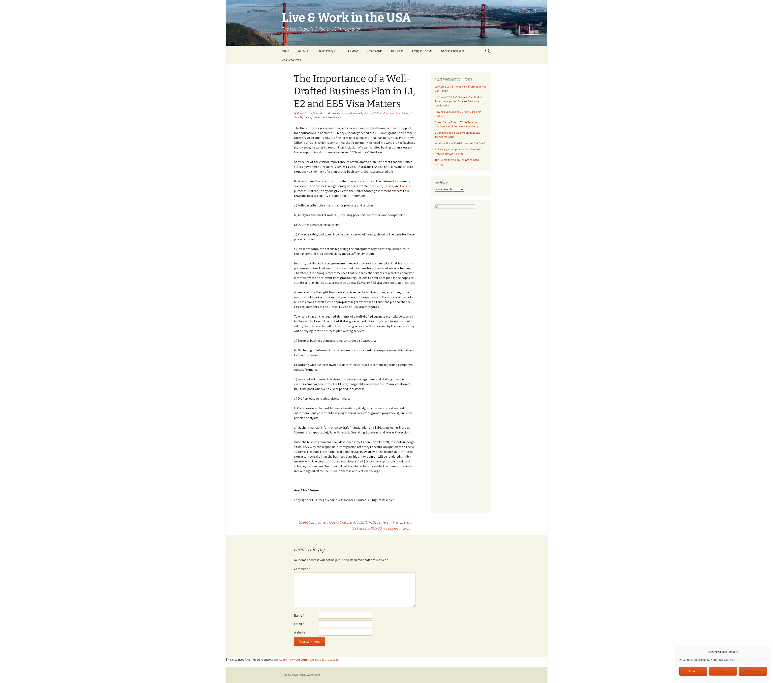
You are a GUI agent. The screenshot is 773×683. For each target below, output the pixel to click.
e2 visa (368, 113)
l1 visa (307, 117)
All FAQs (303, 51)
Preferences (753, 671)
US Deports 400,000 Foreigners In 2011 (383, 528)
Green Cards (374, 51)
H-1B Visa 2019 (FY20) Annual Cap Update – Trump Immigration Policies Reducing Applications (460, 101)
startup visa (319, 117)
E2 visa (388, 186)
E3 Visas (353, 51)
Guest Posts (304, 113)
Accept (693, 671)
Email (299, 624)
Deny (723, 671)
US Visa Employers (452, 51)
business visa (339, 113)
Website (299, 632)
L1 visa (377, 186)
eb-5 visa (385, 113)
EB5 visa (405, 186)
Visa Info (318, 113)
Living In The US (422, 51)
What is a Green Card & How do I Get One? (460, 143)
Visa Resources (291, 60)
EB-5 (376, 113)
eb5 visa (403, 113)
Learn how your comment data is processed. (309, 659)
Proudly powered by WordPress (301, 675)
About (285, 51)
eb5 (394, 113)
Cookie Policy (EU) (328, 51)
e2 (360, 113)
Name (299, 615)
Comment (302, 569)
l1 (301, 117)
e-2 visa (353, 113)
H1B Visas (397, 51)
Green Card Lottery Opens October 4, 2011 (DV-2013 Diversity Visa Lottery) (353, 522)
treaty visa (334, 117)
